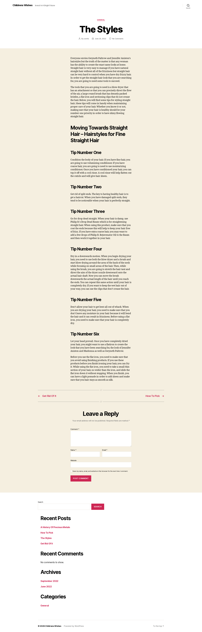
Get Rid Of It (47, 543)
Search (40, 502)
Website (73, 460)
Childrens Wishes (23, 5)
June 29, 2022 (100, 39)
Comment (74, 429)
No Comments (117, 39)
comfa (86, 39)
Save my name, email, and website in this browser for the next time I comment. (100, 471)
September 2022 (49, 581)
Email (104, 450)
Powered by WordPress (74, 626)
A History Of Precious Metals (55, 527)
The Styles (46, 538)
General (101, 20)
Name (73, 450)
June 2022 (46, 586)
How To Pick (47, 532)
